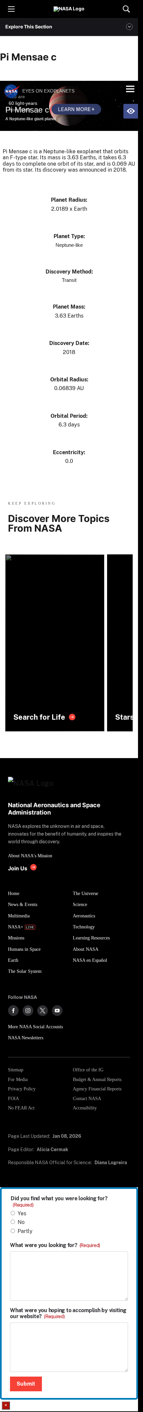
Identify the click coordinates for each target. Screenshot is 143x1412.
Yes (22, 1213)
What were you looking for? (55, 1245)
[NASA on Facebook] (13, 1010)
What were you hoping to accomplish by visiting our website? (68, 1313)
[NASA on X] (42, 1010)
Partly (25, 1231)
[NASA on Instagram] (28, 1010)
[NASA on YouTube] (57, 1010)
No (21, 1222)
